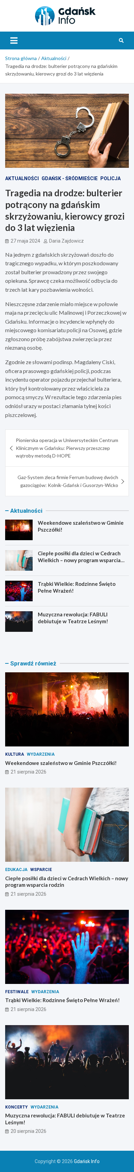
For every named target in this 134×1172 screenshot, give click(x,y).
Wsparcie (41, 869)
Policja (110, 178)
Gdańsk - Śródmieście (70, 178)
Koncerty (16, 1107)
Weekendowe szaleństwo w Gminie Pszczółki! (61, 763)
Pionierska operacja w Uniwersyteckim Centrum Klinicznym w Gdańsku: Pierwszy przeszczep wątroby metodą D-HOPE (67, 448)
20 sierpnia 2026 (28, 1131)
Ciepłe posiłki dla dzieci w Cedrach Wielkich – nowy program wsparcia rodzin (79, 560)
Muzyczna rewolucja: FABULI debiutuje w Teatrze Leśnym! (73, 617)
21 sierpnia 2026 (28, 772)
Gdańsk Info (87, 1161)
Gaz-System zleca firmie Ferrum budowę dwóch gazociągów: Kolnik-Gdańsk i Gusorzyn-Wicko (68, 481)
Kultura (14, 754)
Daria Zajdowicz (66, 241)
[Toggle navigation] (14, 40)
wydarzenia (41, 754)
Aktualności (22, 178)
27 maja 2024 (25, 241)
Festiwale (17, 991)
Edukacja (16, 869)
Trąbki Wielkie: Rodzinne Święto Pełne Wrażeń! (62, 1000)
